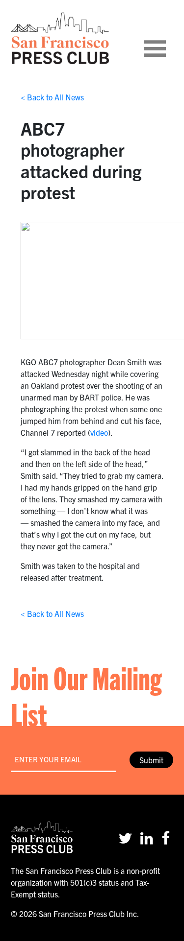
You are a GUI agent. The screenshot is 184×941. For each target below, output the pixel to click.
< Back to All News (52, 97)
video (99, 432)
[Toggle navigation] (166, 38)
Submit (151, 760)
